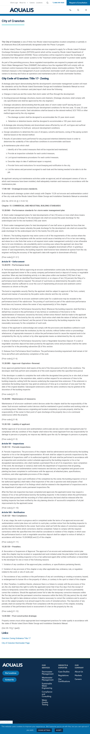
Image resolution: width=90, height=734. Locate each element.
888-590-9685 (59, 3)
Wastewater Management (47, 678)
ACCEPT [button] (59, 730)
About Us (22, 3)
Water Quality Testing (45, 702)
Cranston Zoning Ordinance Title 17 (16, 638)
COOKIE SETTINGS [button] (44, 730)
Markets (78, 675)
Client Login (14, 3)
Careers (32, 3)
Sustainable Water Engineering (47, 685)
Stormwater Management (47, 672)
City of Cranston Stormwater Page (16, 643)
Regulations (63, 675)
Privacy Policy (5, 722)
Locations (39, 3)
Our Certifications (64, 680)
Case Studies (63, 671)
